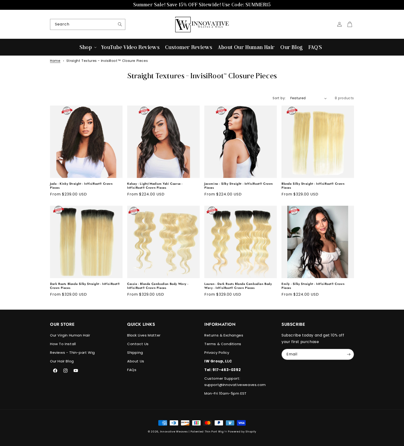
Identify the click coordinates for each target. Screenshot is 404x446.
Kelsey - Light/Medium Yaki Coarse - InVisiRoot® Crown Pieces (155, 186)
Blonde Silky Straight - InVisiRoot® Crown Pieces (313, 186)
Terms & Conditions (222, 343)
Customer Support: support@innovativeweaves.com (235, 381)
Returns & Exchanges (223, 335)
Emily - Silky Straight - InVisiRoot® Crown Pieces (312, 286)
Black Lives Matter (144, 335)
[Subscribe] (348, 354)
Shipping (135, 352)
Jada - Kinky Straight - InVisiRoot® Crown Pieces (81, 186)
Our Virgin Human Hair (70, 335)
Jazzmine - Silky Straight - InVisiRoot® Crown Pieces (238, 186)
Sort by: (279, 98)
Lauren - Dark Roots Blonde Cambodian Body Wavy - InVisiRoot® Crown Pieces (238, 286)
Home (55, 60)
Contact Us (138, 343)
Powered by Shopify (242, 431)
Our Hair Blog (62, 361)
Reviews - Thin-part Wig (72, 352)
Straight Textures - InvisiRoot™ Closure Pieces (107, 60)
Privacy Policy (216, 352)
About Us (135, 361)
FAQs (131, 369)
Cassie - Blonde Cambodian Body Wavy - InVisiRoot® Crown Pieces (157, 286)
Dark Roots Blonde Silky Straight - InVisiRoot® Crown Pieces (85, 286)
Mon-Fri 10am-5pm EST (225, 393)
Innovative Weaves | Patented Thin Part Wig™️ (193, 431)
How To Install (63, 343)
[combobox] (87, 24)
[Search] (120, 24)
